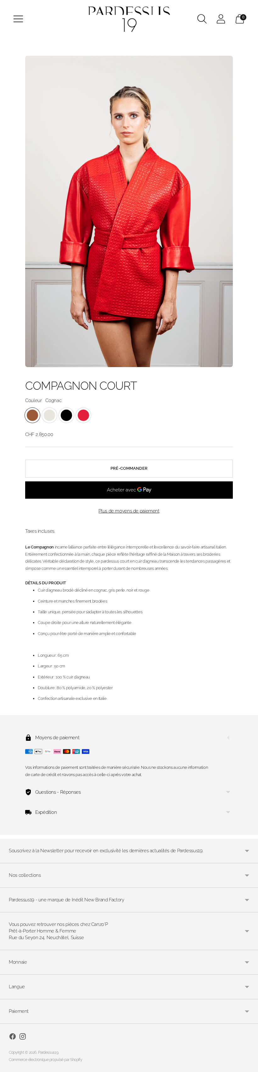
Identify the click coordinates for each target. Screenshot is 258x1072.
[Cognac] (32, 415)
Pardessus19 (48, 1052)
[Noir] (66, 415)
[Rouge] (83, 415)
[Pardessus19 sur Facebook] (12, 1037)
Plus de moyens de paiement (128, 511)
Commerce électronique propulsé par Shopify (45, 1060)
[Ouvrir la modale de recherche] (202, 19)
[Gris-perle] (49, 415)
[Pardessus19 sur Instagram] (22, 1037)
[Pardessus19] (129, 19)
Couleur (33, 400)
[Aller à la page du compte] (221, 19)
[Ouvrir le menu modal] (18, 19)
